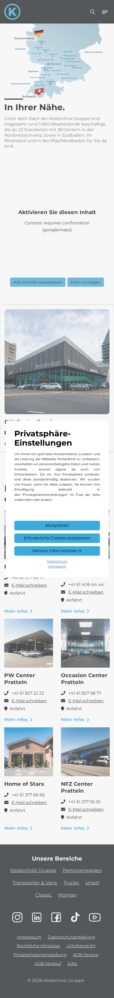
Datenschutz (57, 561)
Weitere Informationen (55, 550)
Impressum (57, 566)
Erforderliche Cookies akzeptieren (57, 538)
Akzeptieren (57, 525)
